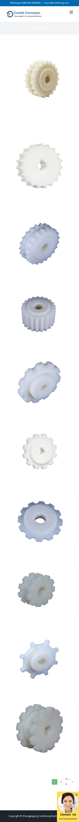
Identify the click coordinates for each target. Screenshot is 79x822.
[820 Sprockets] (39, 220)
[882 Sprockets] (39, 428)
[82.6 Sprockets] (39, 705)
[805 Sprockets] (39, 48)
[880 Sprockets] (39, 359)
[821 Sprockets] (39, 290)
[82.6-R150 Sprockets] (39, 497)
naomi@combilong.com (56, 2)
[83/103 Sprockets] (39, 636)
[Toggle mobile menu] (71, 12)
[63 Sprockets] (39, 567)
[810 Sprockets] (39, 134)
